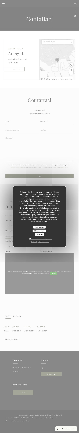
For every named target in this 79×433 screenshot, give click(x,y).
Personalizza (39, 234)
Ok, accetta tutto (39, 227)
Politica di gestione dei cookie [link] (40, 242)
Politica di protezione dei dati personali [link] (40, 239)
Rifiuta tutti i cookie (39, 231)
